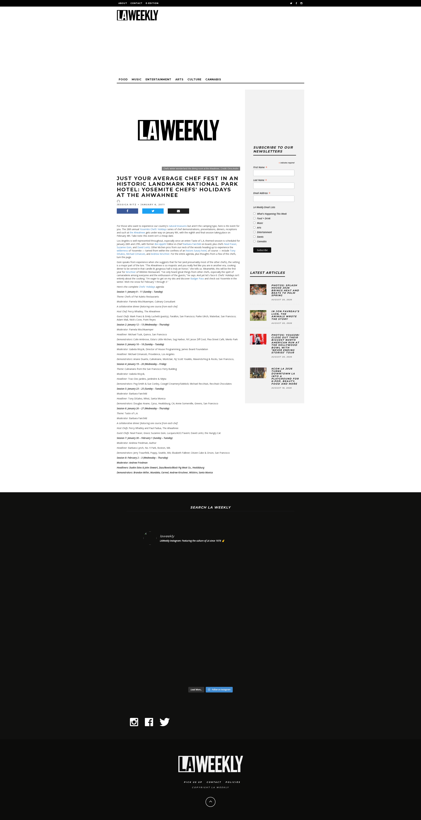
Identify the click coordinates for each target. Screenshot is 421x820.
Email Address (261, 193)
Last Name (260, 180)
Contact (136, 3)
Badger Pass (197, 278)
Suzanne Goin (124, 247)
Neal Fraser (230, 244)
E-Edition (152, 3)
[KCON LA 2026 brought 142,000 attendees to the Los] (227, 616)
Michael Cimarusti (135, 253)
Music (137, 79)
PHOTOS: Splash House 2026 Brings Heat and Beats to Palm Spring (285, 290)
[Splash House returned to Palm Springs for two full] (159, 616)
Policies (232, 782)
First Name (260, 167)
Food (123, 79)
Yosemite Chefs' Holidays (153, 229)
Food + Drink (263, 218)
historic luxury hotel (196, 250)
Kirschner (131, 271)
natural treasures (178, 225)
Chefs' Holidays (147, 286)
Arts (179, 79)
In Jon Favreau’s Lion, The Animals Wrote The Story (285, 315)
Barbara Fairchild (192, 244)
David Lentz (143, 247)
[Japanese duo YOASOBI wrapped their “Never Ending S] (193, 616)
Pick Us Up (193, 782)
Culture (194, 79)
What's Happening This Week (272, 213)
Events (260, 236)
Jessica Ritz (126, 204)
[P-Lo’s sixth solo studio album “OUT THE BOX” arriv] (261, 616)
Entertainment (158, 79)
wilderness (122, 250)
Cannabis (213, 79)
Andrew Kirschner (160, 253)
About (122, 3)
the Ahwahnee (137, 232)
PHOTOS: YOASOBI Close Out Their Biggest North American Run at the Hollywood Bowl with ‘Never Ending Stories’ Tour (285, 343)
